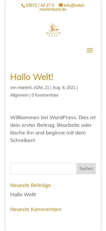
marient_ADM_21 (33, 87)
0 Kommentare (45, 95)
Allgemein (19, 95)
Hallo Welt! (23, 194)
